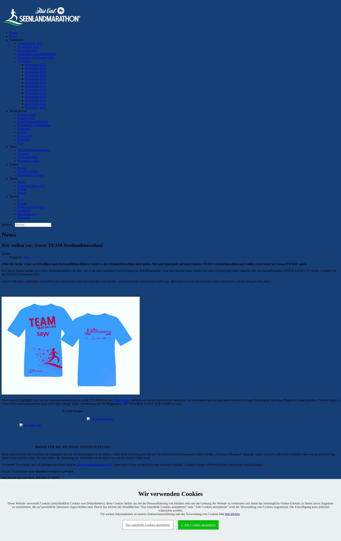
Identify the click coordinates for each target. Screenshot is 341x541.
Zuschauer (23, 139)
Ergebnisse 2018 (35, 82)
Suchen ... (8, 224)
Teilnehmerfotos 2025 (31, 185)
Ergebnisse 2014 (35, 96)
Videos (21, 189)
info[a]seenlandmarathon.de (93, 464)
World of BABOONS (31, 207)
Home (13, 32)
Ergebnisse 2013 (35, 100)
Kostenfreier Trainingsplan (34, 125)
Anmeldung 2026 (28, 47)
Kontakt (22, 203)
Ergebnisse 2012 (35, 104)
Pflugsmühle (121, 400)
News (13, 36)
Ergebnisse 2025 (35, 64)
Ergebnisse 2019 (35, 79)
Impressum (24, 210)
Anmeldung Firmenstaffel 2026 (36, 54)
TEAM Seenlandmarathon (33, 150)
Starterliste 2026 (27, 50)
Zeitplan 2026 (26, 118)
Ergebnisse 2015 (35, 93)
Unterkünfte (24, 136)
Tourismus (23, 128)
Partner (21, 168)
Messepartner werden (30, 175)
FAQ (20, 143)
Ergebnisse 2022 (35, 75)
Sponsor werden (27, 171)
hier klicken (232, 514)
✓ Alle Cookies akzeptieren (198, 525)
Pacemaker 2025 (27, 157)
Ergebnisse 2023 (35, 72)
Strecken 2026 (26, 114)
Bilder (21, 182)
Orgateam (23, 153)
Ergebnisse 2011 (35, 107)
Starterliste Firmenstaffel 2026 (36, 57)
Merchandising (26, 214)
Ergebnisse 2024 (35, 68)
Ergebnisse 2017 (35, 86)
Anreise (22, 132)
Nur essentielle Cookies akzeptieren (148, 525)
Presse (21, 192)
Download (24, 217)
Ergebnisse (24, 61)
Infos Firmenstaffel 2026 (32, 121)
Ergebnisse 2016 (35, 89)
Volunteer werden (28, 160)
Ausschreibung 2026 (30, 43)
